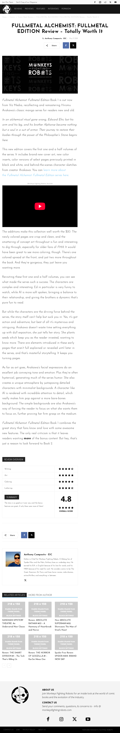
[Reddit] (105, 2)
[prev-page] (4, 666)
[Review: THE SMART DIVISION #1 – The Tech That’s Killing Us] (13, 642)
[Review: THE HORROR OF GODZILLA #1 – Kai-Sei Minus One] (39, 642)
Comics (12, 17)
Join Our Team (7, 2)
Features (40, 9)
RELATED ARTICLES (14, 595)
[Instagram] (100, 2)
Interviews (53, 9)
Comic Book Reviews (25, 17)
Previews (29, 9)
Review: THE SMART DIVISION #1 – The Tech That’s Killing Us (13, 656)
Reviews (18, 9)
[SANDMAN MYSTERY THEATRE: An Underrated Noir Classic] (13, 609)
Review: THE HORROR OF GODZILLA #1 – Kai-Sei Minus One (39, 656)
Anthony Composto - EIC (55, 38)
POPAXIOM (66, 9)
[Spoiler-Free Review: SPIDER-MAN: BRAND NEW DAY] (66, 642)
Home (4, 17)
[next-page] (9, 666)
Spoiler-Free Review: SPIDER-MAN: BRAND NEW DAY (66, 656)
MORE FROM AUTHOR (40, 595)
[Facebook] (94, 2)
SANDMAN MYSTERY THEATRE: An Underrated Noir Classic (13, 623)
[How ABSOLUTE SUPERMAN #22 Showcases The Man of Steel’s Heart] (66, 609)
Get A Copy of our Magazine (26, 2)
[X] (110, 2)
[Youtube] (115, 2)
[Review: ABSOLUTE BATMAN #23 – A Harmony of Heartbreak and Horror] (39, 609)
